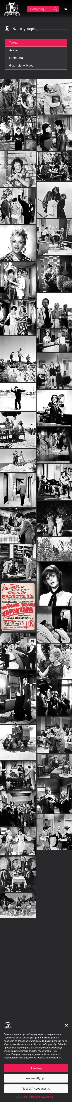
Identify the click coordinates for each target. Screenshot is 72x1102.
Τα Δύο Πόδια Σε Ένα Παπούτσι (18, 487)
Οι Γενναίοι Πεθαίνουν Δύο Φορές (55, 99)
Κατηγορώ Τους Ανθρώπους (54, 658)
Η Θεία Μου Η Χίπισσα (54, 75)
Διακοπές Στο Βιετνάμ (54, 963)
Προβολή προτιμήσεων (36, 1088)
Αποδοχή (36, 1068)
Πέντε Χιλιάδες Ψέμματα (54, 763)
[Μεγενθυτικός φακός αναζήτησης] (55, 9)
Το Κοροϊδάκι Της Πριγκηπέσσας (54, 581)
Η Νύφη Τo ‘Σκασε (17, 739)
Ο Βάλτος (54, 302)
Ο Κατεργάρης (18, 559)
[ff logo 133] (12, 3)
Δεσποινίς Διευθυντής (18, 838)
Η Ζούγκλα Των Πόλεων (54, 515)
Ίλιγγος (17, 89)
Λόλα (54, 695)
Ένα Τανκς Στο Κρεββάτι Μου (54, 866)
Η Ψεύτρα (18, 648)
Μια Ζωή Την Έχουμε (54, 319)
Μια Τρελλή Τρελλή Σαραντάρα (18, 604)
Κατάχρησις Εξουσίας (54, 621)
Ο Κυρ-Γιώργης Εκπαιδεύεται (18, 871)
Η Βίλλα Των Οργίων (17, 185)
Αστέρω (54, 546)
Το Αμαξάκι (54, 896)
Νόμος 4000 (54, 732)
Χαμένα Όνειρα (54, 999)
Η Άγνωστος (18, 694)
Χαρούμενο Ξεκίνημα (18, 942)
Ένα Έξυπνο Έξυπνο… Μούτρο (18, 986)
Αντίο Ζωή (17, 457)
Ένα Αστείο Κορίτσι (17, 222)
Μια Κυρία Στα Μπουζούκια (18, 523)
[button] (66, 1025)
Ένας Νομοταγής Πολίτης (55, 386)
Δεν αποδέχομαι (36, 1078)
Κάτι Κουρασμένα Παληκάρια (20, 408)
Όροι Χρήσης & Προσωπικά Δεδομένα (34, 1097)
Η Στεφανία (54, 442)
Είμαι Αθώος (18, 773)
